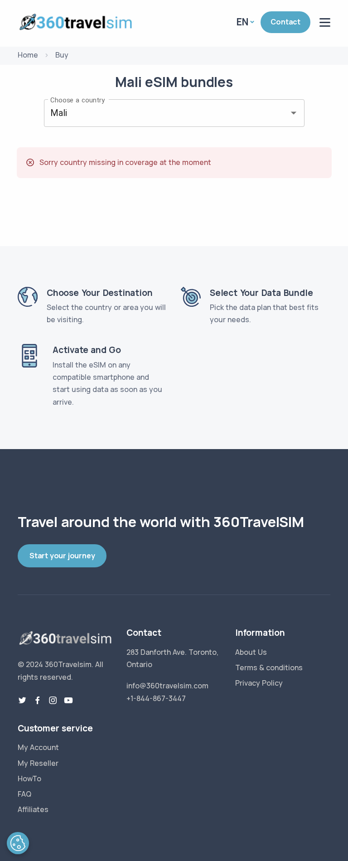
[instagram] (53, 700)
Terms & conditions (269, 667)
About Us (251, 652)
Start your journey (62, 556)
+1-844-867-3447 (156, 698)
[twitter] (22, 700)
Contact (285, 22)
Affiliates (33, 809)
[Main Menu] (324, 22)
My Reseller (38, 763)
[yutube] (68, 700)
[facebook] (37, 700)
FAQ (24, 794)
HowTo (29, 779)
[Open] (293, 113)
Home (28, 55)
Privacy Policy (259, 683)
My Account (38, 747)
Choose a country (77, 100)
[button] (18, 843)
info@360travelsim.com (167, 686)
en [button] (242, 21)
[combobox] (161, 113)
